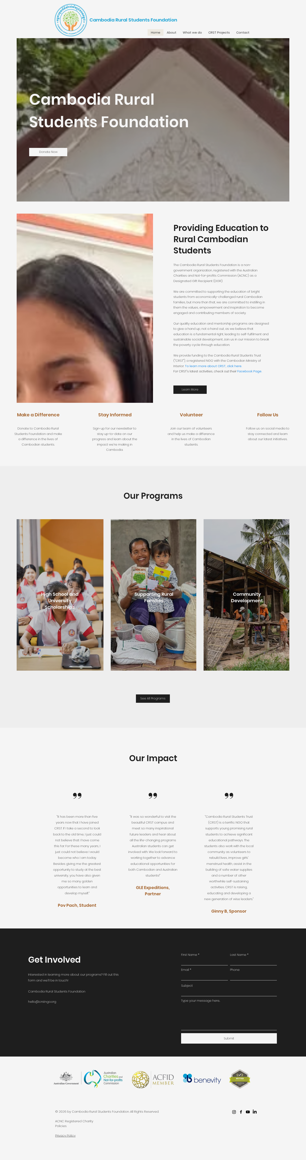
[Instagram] (234, 1112)
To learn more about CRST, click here (213, 366)
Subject (187, 985)
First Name (189, 954)
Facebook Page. (249, 371)
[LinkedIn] (254, 1112)
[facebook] (241, 1112)
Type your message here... (200, 1000)
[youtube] (247, 1112)
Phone (235, 969)
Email (185, 969)
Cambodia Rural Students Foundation (133, 20)
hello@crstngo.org (42, 1001)
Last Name (238, 954)
